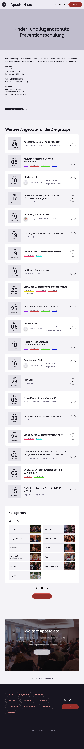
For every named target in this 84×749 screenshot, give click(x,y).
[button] (42, 678)
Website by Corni (36, 741)
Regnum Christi (48, 741)
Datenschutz (32, 730)
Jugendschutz (51, 730)
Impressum (42, 730)
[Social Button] (55, 4)
